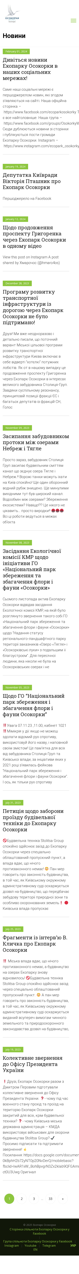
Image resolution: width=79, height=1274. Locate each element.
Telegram (49, 1246)
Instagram (11, 1246)
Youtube (30, 1246)
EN (35, 1250)
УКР (73, 1246)
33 (50, 1198)
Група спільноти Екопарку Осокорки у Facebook (37, 1241)
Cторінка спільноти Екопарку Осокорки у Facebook (39, 1231)
